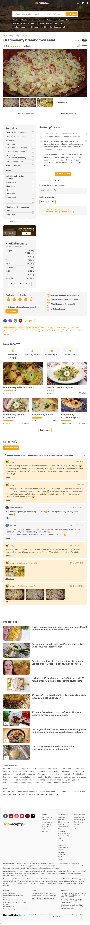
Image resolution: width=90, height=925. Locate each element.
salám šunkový (73, 791)
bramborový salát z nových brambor (18, 768)
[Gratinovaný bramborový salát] (14, 594)
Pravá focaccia (66, 866)
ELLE (75, 826)
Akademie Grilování (20, 20)
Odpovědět (9, 477)
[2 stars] (14, 299)
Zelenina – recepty (28, 863)
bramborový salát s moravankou (58, 768)
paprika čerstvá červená (56, 791)
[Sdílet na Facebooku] (5, 321)
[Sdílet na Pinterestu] (20, 321)
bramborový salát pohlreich (71, 774)
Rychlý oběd (52, 883)
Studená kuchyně (9, 876)
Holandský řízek (64, 881)
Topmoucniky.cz (79, 820)
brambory (7, 791)
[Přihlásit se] (87, 3)
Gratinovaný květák (42, 414)
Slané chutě (75, 327)
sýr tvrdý (7, 794)
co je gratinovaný (26, 771)
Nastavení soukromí (61, 818)
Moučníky (41, 20)
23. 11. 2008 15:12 (77, 586)
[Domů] (4, 36)
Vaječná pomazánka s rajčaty (13, 900)
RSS (59, 843)
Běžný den (46, 331)
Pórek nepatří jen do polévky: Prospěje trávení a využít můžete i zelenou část (57, 645)
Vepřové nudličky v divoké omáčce (15, 909)
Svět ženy (45, 826)
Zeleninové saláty (76, 873)
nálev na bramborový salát (14, 774)
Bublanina (61, 883)
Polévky (50, 20)
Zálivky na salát (20, 868)
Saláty (17, 36)
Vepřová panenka (47, 868)
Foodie (60, 850)
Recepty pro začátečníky (76, 871)
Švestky (16, 23)
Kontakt (60, 859)
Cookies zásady (63, 826)
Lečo (31, 883)
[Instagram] (16, 816)
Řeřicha (33, 866)
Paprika (33, 23)
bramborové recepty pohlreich (34, 780)
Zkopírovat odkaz (36, 321)
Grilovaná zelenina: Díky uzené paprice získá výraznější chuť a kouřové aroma (71, 901)
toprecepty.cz (9, 393)
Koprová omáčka (51, 881)
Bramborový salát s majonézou (13, 416)
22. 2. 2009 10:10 (77, 485)
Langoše (12, 883)
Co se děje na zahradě (45, 866)
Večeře (49, 327)
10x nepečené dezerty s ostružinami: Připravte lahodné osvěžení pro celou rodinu (57, 713)
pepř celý (44, 794)
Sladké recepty (41, 873)
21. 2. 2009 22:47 (77, 507)
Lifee (75, 829)
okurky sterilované (37, 791)
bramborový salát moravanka (66, 777)
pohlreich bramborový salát (73, 771)
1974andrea (66, 423)
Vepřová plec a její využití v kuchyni (44, 895)
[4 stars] (26, 299)
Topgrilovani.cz (79, 822)
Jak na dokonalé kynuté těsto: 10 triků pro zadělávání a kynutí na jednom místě (54, 747)
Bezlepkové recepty (61, 327)
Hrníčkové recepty (19, 27)
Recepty (10, 36)
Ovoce (24, 876)
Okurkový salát (40, 881)
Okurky (68, 20)
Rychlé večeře (47, 27)
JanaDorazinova (16, 508)
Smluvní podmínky (64, 833)
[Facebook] (5, 816)
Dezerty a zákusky (67, 863)
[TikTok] (33, 816)
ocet (19, 794)
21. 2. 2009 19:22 (77, 563)
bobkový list (34, 794)
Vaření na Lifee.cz (48, 820)
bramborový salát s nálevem (58, 782)
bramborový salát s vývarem (60, 780)
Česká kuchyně (59, 27)
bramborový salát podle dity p (40, 777)
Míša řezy (74, 881)
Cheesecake (7, 881)
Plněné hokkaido (9, 893)
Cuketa (41, 23)
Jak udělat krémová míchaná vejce (44, 893)
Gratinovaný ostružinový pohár (70, 416)
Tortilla (57, 863)
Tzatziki (56, 868)
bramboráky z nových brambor (48, 771)
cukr (26, 794)
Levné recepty (9, 331)
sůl (23, 794)
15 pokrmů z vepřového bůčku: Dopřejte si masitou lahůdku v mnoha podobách (59, 696)
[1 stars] (8, 299)
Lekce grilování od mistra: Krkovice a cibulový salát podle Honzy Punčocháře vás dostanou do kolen (59, 730)
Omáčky (32, 20)
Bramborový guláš (78, 879)
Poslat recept (31, 321)
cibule (25, 791)
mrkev (14, 791)
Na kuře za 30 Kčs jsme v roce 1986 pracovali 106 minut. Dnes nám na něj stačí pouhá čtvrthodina (58, 679)
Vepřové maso (39, 871)
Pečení (6, 334)
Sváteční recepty (57, 331)
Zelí (61, 23)
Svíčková (57, 866)
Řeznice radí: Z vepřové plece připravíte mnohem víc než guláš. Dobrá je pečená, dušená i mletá (58, 662)
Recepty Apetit (47, 824)
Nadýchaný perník (40, 883)
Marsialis (50, 393)
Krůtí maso (19, 871)
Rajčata (49, 23)
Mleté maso (29, 871)
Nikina (34, 420)
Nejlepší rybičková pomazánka (23, 881)
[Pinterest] (11, 816)
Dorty (18, 876)
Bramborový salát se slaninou (18, 387)
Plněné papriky (20, 879)
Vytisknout (25, 321)
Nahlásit (61, 852)
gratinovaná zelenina (50, 774)
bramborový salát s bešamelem (32, 782)
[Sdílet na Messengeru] (10, 321)
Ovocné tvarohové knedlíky (50, 879)
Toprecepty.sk (79, 817)
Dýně (56, 23)
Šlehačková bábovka (79, 866)
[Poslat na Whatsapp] (15, 321)
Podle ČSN (25, 23)
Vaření (81, 331)
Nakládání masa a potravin (45, 863)
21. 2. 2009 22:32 (77, 525)
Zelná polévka (9, 868)
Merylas (78, 40)
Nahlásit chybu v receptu (20, 222)
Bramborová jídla (10, 327)
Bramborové (25, 36)
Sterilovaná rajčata (33, 879)
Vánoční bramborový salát (60, 387)
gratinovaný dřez (33, 774)
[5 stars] (32, 299)
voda (14, 794)
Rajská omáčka (65, 879)
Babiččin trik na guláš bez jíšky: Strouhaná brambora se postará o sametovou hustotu (72, 906)
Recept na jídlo (47, 817)
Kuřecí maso (59, 20)
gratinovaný (39, 768)
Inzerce (60, 840)
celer (20, 791)
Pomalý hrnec (62, 871)
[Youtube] (22, 816)
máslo (82, 791)
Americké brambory (23, 866)
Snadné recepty (21, 331)
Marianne (77, 824)
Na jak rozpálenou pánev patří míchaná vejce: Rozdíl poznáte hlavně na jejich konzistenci (59, 628)
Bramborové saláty (32, 327)
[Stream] (27, 816)
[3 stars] (20, 299)
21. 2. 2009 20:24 (77, 545)
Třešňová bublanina (33, 868)
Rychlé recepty (34, 27)
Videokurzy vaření (48, 822)
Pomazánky (17, 863)
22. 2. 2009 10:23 (77, 462)
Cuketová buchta (22, 883)
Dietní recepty (52, 873)
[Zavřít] (84, 455)
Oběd (43, 327)
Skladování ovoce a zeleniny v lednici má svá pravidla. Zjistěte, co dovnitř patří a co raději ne (73, 895)
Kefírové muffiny (8, 906)
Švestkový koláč (71, 883)
